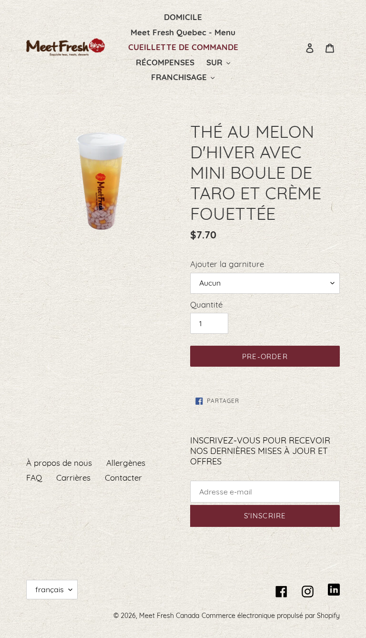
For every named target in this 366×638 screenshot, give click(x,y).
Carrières (73, 478)
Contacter (123, 478)
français (49, 589)
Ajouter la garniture (227, 264)
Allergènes (125, 463)
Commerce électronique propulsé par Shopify (271, 615)
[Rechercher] (297, 47)
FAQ (34, 478)
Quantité (206, 304)
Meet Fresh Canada (169, 615)
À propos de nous (59, 463)
